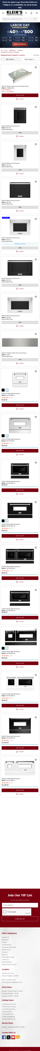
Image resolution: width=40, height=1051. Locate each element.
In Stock (4, 942)
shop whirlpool (20, 44)
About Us (4, 955)
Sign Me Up (20, 919)
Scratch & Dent (6, 945)
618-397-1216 (11, 980)
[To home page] (15, 13)
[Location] (26, 13)
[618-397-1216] (31, 13)
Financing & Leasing (8, 957)
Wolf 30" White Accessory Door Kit (11, 238)
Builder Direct (6, 950)
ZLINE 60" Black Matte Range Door (11, 736)
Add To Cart (20, 95)
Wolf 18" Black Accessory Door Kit (10, 126)
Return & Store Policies (9, 964)
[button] (3, 13)
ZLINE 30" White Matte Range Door (11, 439)
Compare (21, 99)
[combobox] (29, 59)
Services (4, 952)
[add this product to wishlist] (35, 67)
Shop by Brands (7, 962)
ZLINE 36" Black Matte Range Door (11, 524)
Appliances (12, 50)
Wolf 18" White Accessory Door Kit (11, 163)
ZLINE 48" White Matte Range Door (11, 694)
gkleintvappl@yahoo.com (14, 982)
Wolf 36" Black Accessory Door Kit (10, 278)
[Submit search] (35, 19)
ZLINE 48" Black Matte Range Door (11, 651)
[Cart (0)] (37, 13)
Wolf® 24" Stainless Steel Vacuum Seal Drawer (14, 353)
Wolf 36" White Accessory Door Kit (11, 315)
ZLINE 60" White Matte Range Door (11, 778)
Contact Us (5, 959)
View (20, 132)
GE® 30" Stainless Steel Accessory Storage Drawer (15, 86)
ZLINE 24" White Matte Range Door (11, 393)
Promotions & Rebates (9, 947)
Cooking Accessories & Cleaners (10, 52)
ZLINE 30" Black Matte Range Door (11, 481)
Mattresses (5, 940)
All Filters (11, 59)
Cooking (20, 50)
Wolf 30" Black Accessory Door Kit (10, 200)
